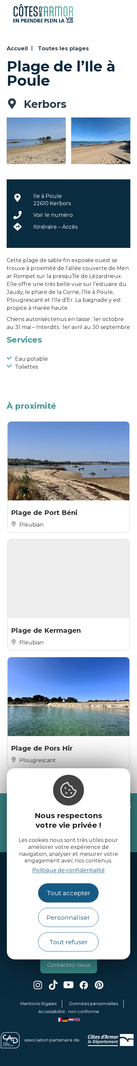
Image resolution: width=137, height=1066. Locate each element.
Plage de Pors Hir (41, 748)
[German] (65, 1019)
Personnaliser (68, 917)
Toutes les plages (63, 48)
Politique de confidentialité (68, 870)
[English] (77, 1019)
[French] (60, 1019)
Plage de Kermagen (46, 630)
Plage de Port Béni (44, 513)
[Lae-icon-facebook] (84, 985)
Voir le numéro (53, 215)
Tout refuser (68, 942)
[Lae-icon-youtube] (68, 985)
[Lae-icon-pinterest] (99, 985)
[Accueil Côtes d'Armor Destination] (43, 21)
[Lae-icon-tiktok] (53, 985)
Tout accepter (68, 893)
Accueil (17, 48)
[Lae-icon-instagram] (38, 985)
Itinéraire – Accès (55, 227)
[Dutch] (71, 1019)
